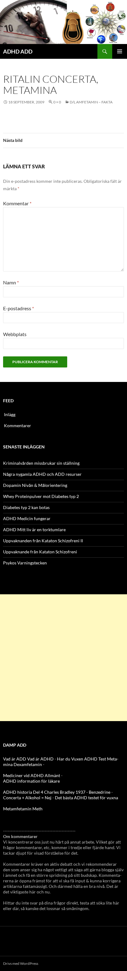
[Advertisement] (63, 657)
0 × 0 (57, 102)
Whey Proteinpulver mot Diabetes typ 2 (41, 496)
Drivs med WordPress (20, 963)
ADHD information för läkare (31, 781)
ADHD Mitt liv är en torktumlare (34, 529)
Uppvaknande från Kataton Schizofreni (40, 551)
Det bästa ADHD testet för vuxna (86, 797)
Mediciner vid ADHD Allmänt (31, 775)
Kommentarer (17, 425)
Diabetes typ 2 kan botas (26, 507)
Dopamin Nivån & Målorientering (35, 485)
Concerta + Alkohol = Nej (27, 797)
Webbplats (15, 334)
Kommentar (17, 203)
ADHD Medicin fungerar (27, 518)
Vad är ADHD (40, 758)
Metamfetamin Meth (23, 808)
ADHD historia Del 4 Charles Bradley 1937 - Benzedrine (56, 792)
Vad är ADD (14, 758)
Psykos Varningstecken (25, 562)
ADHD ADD (17, 51)
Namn (11, 282)
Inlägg (9, 414)
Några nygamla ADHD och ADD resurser (42, 474)
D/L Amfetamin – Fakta (91, 102)
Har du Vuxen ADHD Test (81, 758)
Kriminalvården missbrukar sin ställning (41, 463)
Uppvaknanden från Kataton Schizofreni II (43, 540)
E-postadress (18, 308)
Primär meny (119, 51)
